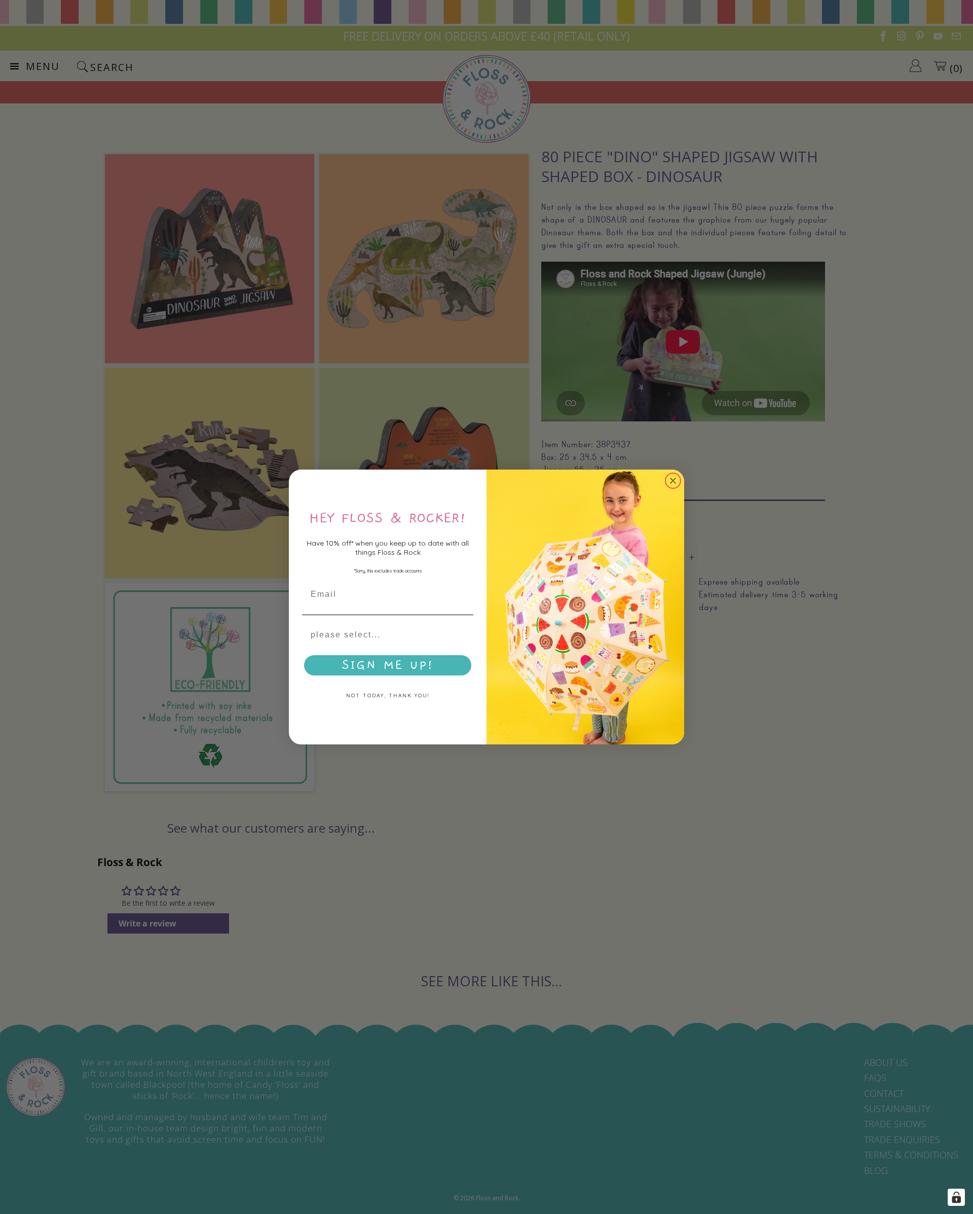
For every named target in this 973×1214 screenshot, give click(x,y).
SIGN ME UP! (388, 665)
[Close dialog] (673, 481)
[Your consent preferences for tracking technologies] (956, 1197)
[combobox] (385, 635)
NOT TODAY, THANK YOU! (387, 695)
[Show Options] (464, 635)
